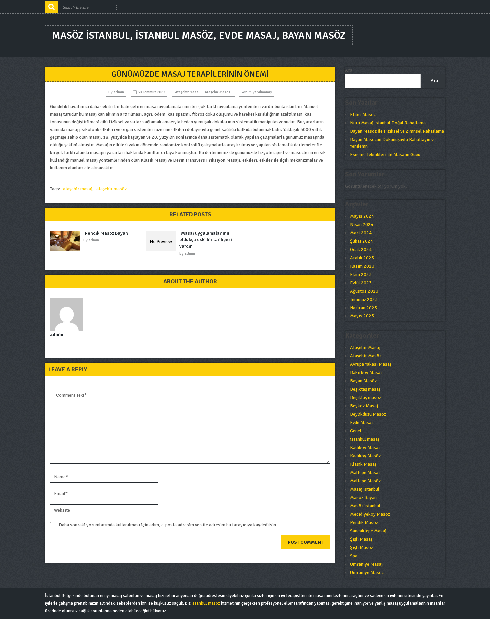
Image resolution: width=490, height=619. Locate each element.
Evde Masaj (361, 422)
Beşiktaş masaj (365, 389)
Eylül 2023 (361, 283)
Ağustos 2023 (364, 291)
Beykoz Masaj (364, 406)
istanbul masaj (364, 439)
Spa (353, 556)
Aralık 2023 (362, 258)
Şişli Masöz (361, 547)
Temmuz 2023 (364, 299)
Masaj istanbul (364, 489)
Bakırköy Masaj (366, 372)
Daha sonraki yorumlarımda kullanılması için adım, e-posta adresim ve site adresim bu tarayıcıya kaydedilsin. (168, 525)
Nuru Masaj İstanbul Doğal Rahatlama (388, 123)
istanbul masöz (206, 603)
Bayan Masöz (363, 381)
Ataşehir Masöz (217, 92)
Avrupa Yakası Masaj (370, 364)
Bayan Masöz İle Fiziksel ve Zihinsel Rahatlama (397, 131)
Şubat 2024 (361, 241)
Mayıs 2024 (362, 216)
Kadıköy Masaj (365, 447)
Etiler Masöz (363, 114)
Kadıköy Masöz (365, 456)
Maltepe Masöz (365, 481)
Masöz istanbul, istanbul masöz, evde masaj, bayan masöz (199, 35)
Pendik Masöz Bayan (106, 233)
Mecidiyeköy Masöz (370, 514)
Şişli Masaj (361, 539)
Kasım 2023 (362, 266)
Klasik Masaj (363, 464)
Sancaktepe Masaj (368, 531)
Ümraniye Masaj (366, 564)
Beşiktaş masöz (365, 397)
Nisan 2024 (361, 224)
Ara (348, 70)
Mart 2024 (361, 233)
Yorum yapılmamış (256, 92)
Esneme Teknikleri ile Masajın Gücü (385, 154)
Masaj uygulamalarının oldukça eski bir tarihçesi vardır (205, 239)
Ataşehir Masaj (187, 92)
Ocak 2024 (361, 249)
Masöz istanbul (365, 506)
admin (119, 92)
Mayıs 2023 (362, 316)
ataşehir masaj (77, 189)
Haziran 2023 (363, 307)
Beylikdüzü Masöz (368, 414)
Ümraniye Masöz (367, 572)
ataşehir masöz (111, 189)
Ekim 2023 (361, 274)
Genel (355, 431)
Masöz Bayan (363, 497)
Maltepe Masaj (365, 472)
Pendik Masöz (364, 522)
